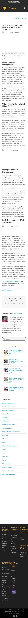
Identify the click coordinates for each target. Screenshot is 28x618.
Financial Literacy (8, 428)
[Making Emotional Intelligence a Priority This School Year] (6, 360)
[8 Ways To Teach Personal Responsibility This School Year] (6, 350)
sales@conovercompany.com (14, 2)
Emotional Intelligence (6, 290)
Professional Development (10, 446)
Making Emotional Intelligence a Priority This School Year (16, 361)
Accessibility (16, 613)
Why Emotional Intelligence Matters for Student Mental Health (16, 379)
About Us (4, 534)
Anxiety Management (9, 406)
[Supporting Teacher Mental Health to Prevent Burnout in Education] (6, 387)
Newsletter (14, 533)
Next (23, 18)
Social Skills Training (13, 541)
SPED (4, 460)
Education (22, 289)
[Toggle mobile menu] (25, 8)
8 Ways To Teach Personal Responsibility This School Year (16, 352)
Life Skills (5, 435)
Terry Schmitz (6, 289)
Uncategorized (7, 463)
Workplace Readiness (9, 474)
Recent (14, 346)
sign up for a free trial (13, 281)
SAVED (5, 449)
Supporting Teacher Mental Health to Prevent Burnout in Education (16, 389)
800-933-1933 (16, 1)
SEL (4, 453)
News (4, 438)
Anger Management (8, 403)
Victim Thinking (7, 467)
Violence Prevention (8, 470)
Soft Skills (5, 456)
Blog (3, 550)
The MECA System (22, 537)
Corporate (6, 417)
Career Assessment (8, 414)
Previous (18, 18)
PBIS (4, 442)
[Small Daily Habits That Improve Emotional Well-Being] (6, 369)
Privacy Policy (15, 611)
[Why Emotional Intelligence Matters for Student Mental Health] (6, 378)
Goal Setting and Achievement (11, 431)
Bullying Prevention (8, 410)
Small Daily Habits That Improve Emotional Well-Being (15, 370)
